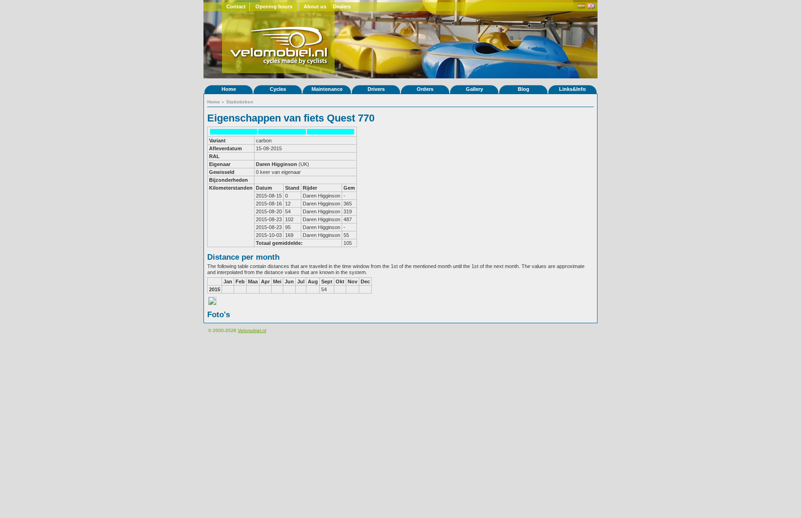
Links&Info (572, 89)
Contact (236, 6)
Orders (425, 89)
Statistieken (239, 101)
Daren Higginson (276, 164)
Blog (523, 89)
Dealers (342, 6)
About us (315, 6)
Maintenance (327, 89)
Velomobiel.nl (252, 330)
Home (229, 89)
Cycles (278, 89)
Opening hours (273, 6)
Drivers (376, 89)
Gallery (474, 89)
